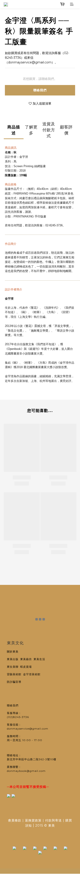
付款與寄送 (53, 820)
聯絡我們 (40, 90)
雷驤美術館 (15, 674)
